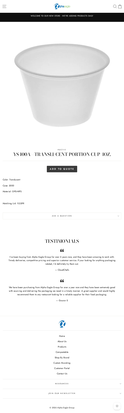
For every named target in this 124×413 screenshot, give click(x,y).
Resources (62, 383)
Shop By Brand (62, 357)
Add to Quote (62, 169)
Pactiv (62, 150)
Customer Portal (62, 368)
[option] (62, 15)
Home (62, 336)
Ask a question (62, 216)
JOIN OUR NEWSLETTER (62, 393)
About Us (62, 341)
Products (62, 346)
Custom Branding (61, 362)
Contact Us (62, 373)
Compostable (62, 352)
